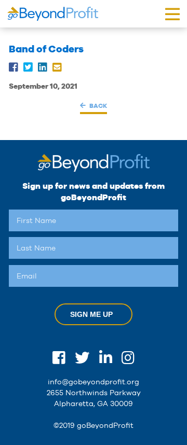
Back (97, 105)
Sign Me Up (91, 314)
